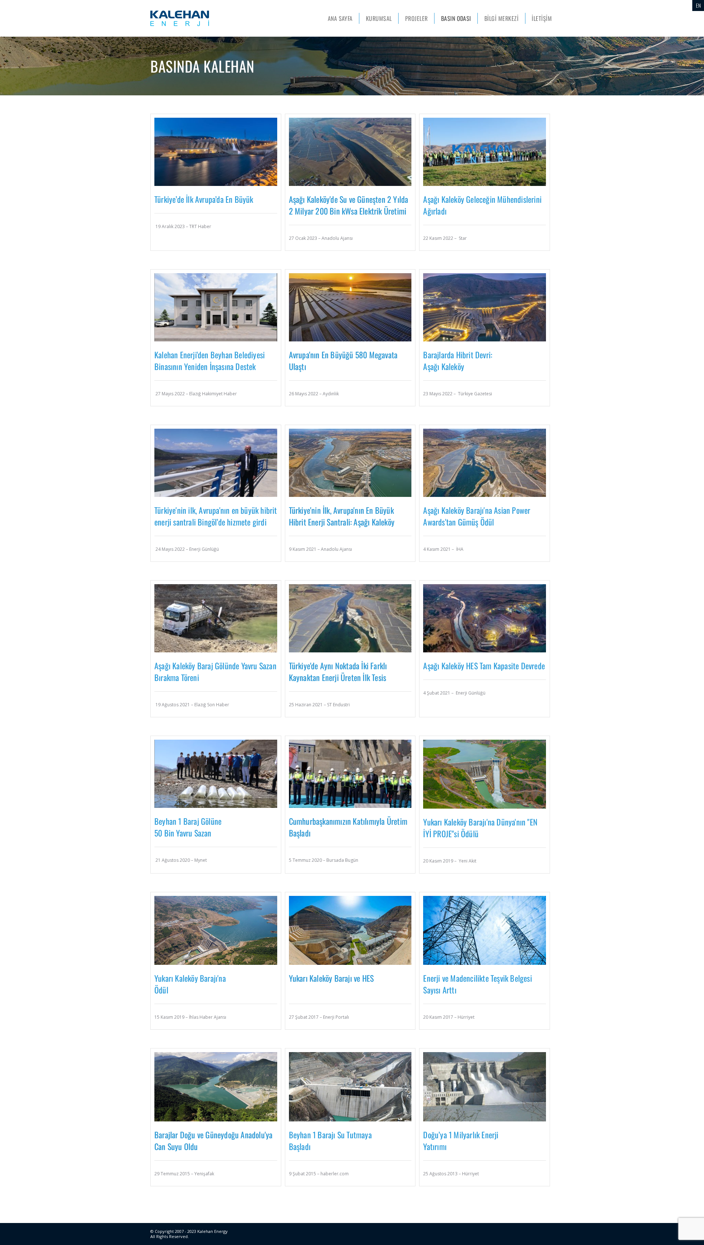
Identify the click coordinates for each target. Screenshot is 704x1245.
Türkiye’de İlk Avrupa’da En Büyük (203, 199)
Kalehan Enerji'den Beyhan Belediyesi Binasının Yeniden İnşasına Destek (209, 360)
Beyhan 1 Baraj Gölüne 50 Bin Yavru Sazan (187, 827)
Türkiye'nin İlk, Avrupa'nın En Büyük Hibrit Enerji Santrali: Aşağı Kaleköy (342, 516)
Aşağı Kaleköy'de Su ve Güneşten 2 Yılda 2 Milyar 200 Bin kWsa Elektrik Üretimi (348, 205)
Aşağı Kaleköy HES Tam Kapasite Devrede (484, 665)
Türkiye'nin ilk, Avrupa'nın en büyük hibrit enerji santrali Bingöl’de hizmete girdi (215, 516)
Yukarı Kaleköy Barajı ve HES (331, 978)
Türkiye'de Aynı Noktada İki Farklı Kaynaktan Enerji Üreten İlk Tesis (338, 671)
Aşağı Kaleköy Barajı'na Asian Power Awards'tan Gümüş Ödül (476, 516)
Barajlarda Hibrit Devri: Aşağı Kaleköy (457, 360)
